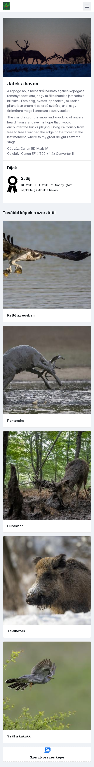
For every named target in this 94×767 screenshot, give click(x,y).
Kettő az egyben (21, 315)
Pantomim (15, 421)
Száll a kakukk (19, 736)
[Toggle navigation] (87, 6)
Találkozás (16, 631)
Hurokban (15, 526)
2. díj (25, 178)
